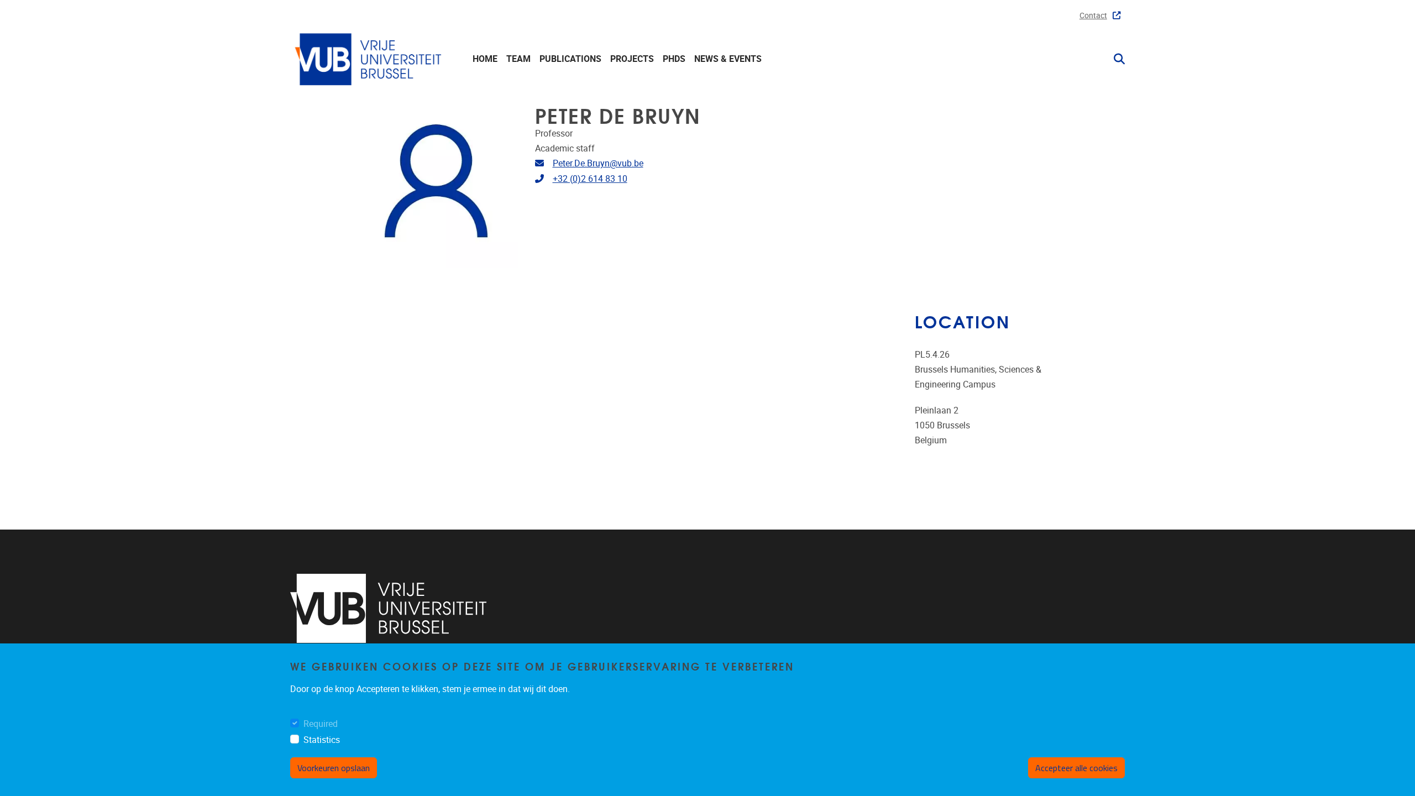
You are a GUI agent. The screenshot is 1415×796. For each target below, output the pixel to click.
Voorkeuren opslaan (333, 767)
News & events (728, 59)
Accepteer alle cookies (1076, 767)
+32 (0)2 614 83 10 (590, 179)
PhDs (674, 59)
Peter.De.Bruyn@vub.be (598, 163)
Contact (1093, 15)
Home (485, 59)
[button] (1115, 59)
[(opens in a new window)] (388, 608)
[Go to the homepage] (370, 59)
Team (518, 59)
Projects (632, 59)
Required (320, 724)
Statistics (321, 740)
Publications (570, 59)
